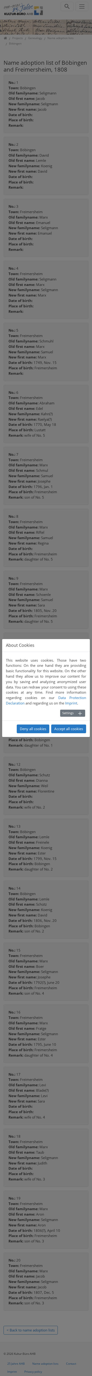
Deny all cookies (33, 728)
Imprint (71, 703)
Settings (68, 713)
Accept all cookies (68, 728)
